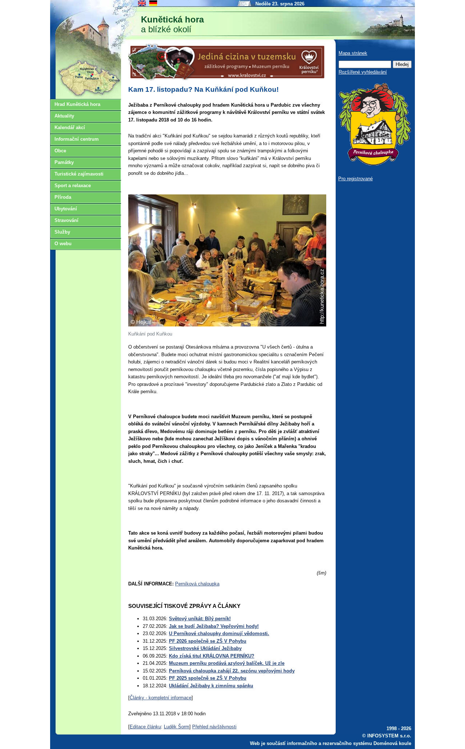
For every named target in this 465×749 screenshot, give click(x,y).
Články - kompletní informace (160, 697)
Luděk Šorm (176, 726)
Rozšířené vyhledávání (363, 72)
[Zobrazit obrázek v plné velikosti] (227, 325)
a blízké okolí (172, 24)
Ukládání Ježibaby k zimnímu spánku (211, 685)
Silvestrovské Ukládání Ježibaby (205, 648)
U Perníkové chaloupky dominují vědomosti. (219, 633)
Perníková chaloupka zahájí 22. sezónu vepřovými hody (232, 671)
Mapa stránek (353, 53)
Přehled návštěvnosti (214, 726)
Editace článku (145, 726)
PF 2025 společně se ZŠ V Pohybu (207, 678)
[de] (153, 5)
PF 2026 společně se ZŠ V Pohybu (207, 641)
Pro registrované (355, 178)
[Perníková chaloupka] (374, 163)
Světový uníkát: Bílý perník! (200, 618)
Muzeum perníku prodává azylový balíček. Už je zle (226, 663)
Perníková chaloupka (197, 584)
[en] (142, 5)
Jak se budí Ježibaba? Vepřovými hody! (214, 626)
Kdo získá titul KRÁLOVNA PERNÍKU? (211, 656)
